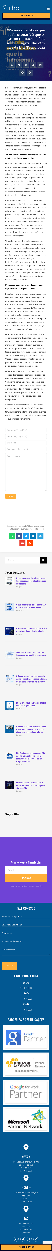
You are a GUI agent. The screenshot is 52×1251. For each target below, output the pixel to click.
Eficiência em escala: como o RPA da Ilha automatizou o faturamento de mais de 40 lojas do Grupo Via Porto (30, 757)
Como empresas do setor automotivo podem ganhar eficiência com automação (31, 581)
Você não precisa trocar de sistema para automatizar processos (31, 653)
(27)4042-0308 (26, 988)
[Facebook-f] (29, 1239)
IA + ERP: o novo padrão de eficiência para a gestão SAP (31, 704)
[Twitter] (22, 1239)
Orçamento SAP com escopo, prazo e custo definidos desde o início (31, 630)
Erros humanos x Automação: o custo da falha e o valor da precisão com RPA (30, 785)
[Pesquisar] (43, 560)
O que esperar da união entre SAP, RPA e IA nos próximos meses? (31, 606)
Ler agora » (19, 587)
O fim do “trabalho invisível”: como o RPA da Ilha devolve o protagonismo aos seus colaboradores (31, 729)
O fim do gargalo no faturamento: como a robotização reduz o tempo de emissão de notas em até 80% (31, 679)
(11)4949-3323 (26, 999)
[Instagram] (35, 1239)
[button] (48, 8)
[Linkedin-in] (16, 1239)
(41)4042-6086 (26, 1010)
